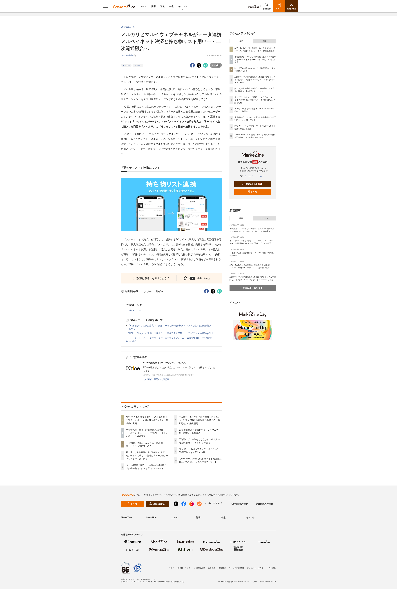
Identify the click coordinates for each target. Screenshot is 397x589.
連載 (162, 6)
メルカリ (126, 65)
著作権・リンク (183, 567)
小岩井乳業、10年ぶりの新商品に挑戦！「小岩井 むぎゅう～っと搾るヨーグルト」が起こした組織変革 (147, 433)
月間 (264, 41)
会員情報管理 (199, 567)
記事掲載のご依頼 (264, 503)
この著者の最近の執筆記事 (156, 379)
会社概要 (222, 567)
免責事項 (211, 567)
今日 (241, 41)
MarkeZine (126, 517)
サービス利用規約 (236, 567)
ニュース (142, 6)
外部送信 (272, 567)
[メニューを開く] (105, 6)
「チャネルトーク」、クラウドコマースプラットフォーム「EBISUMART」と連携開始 (170, 337)
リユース (138, 65)
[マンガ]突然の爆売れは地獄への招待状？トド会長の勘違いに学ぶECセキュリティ (147, 466)
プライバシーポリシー (256, 567)
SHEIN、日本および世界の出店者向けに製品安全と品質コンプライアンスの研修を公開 (170, 333)
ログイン (254, 191)
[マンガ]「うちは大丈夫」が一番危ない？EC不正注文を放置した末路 (199, 450)
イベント (182, 6)
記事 (153, 6)
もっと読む (131, 340)
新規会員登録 (253, 184)
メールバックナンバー (254, 176)
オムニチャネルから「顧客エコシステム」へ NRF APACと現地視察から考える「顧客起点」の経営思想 (199, 420)
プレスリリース (135, 310)
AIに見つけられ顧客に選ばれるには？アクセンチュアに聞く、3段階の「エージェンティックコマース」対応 (147, 455)
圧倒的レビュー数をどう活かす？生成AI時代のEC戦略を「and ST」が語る (199, 441)
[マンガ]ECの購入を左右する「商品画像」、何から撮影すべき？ (144, 444)
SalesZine (151, 517)
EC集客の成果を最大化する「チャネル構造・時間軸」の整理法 (199, 431)
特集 (171, 6)
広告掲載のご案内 (239, 503)
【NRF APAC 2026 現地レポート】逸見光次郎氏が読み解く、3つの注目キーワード (200, 460)
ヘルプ (171, 567)
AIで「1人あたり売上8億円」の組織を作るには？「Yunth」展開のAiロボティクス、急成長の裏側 (147, 420)
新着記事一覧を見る (253, 287)
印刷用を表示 (131, 291)
